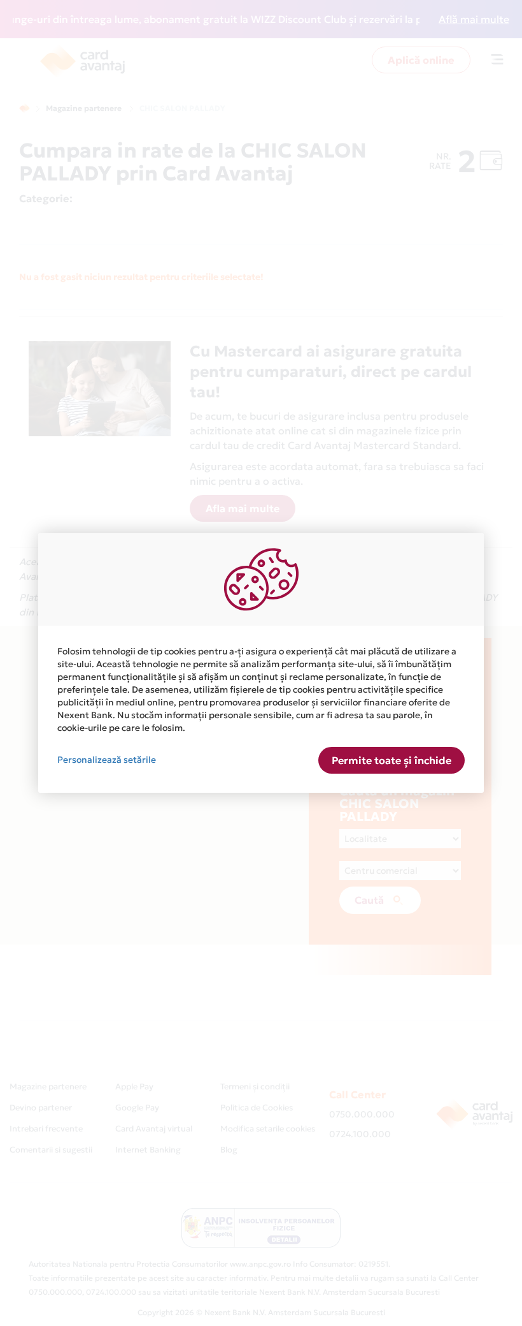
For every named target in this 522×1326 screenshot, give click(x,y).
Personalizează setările (106, 759)
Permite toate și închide (391, 760)
